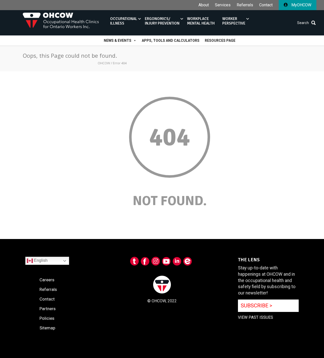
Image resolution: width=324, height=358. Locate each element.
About (203, 5)
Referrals (245, 5)
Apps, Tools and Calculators (170, 40)
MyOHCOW (300, 5)
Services (223, 5)
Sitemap (47, 327)
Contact (266, 5)
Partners (47, 308)
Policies (46, 318)
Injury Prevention (162, 21)
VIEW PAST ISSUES (255, 317)
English (40, 260)
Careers (46, 279)
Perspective (233, 21)
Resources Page (220, 40)
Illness (123, 21)
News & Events (117, 40)
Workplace (201, 21)
